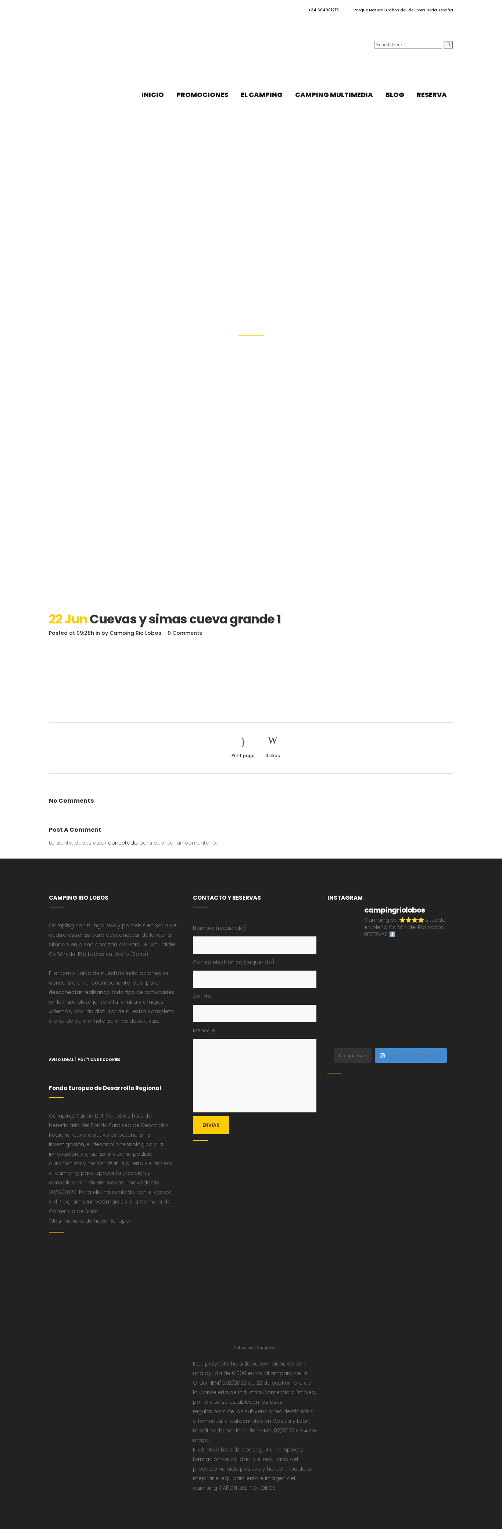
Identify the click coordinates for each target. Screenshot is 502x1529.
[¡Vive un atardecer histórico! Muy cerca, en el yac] (406, 1014)
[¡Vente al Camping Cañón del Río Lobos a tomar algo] (341, 1034)
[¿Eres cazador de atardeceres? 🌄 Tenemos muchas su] (374, 975)
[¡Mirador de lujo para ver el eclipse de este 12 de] (374, 994)
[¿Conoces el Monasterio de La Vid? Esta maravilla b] (341, 975)
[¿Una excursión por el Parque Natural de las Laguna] (406, 1034)
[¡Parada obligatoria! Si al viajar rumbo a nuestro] (406, 994)
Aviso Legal (61, 1059)
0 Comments (185, 633)
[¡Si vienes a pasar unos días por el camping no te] (374, 1034)
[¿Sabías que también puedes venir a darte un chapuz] (438, 994)
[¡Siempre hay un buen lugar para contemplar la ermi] (341, 994)
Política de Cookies (99, 1059)
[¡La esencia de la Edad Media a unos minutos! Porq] (438, 1034)
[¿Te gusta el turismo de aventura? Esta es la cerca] (341, 955)
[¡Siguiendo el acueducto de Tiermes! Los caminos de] (406, 975)
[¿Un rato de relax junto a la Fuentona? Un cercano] (374, 1014)
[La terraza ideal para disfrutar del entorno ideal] (438, 955)
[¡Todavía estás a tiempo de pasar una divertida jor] (341, 1014)
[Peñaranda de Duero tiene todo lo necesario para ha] (374, 955)
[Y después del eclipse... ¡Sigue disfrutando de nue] (438, 975)
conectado (123, 842)
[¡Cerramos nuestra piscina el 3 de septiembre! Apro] (406, 955)
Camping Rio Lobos (135, 633)
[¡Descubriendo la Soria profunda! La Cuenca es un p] (438, 1014)
